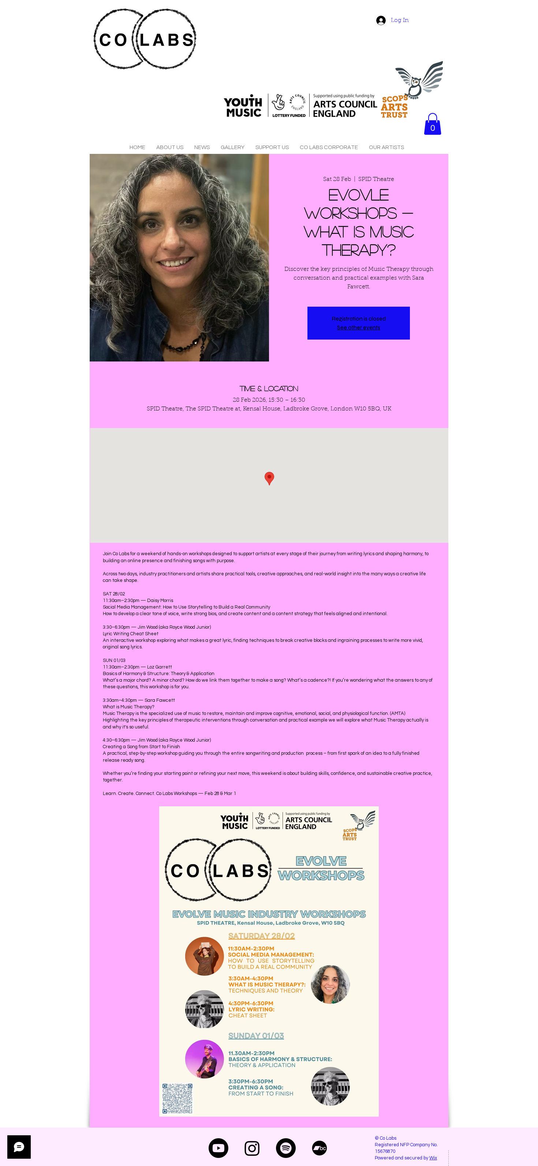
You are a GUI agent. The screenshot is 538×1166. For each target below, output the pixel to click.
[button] (432, 124)
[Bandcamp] (319, 1148)
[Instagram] (252, 1148)
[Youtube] (218, 1148)
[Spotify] (286, 1148)
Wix (433, 1158)
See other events (358, 327)
